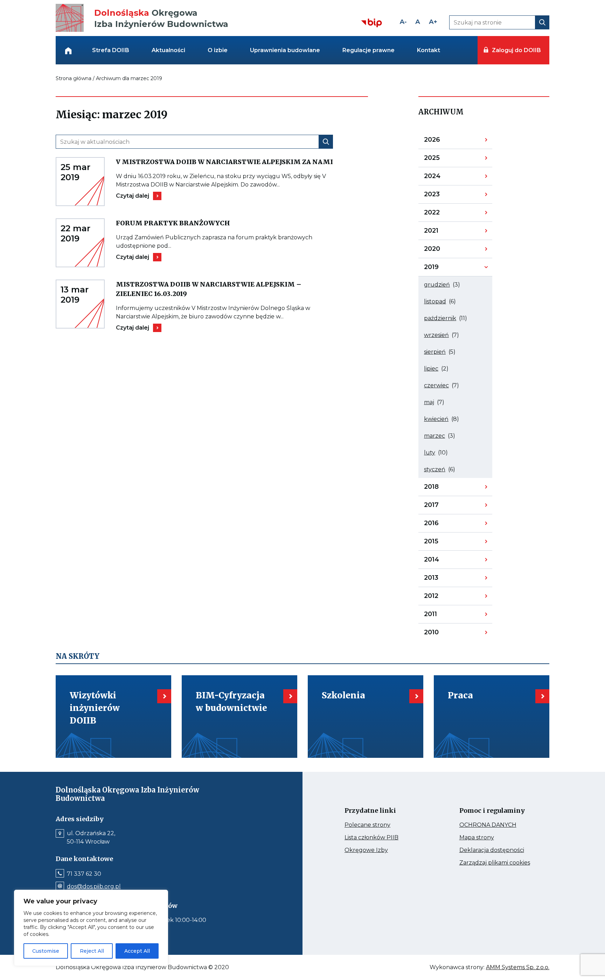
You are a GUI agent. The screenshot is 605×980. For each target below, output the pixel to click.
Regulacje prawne (368, 50)
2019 (442, 268)
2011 (442, 615)
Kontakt (428, 50)
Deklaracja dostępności (497, 850)
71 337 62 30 (84, 874)
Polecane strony (381, 825)
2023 (442, 196)
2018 (442, 488)
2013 (442, 579)
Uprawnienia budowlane (285, 50)
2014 (442, 561)
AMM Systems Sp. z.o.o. (517, 967)
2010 (442, 633)
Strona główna (73, 78)
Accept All (137, 951)
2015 (442, 543)
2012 (442, 597)
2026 (442, 141)
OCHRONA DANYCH (497, 825)
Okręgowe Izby (381, 850)
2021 (442, 232)
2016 (442, 525)
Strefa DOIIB (110, 50)
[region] (91, 928)
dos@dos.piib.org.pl (94, 886)
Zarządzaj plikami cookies (497, 863)
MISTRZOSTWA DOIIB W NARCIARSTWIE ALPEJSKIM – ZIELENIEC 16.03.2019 (208, 289)
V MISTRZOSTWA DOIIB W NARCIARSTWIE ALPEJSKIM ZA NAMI (224, 162)
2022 (442, 214)
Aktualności (168, 50)
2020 (442, 250)
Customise (45, 951)
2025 (442, 159)
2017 (442, 506)
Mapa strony (486, 837)
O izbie (218, 50)
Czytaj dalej (138, 196)
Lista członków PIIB (383, 837)
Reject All (92, 951)
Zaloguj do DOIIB (516, 50)
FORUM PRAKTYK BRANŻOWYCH (198, 223)
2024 (442, 177)
